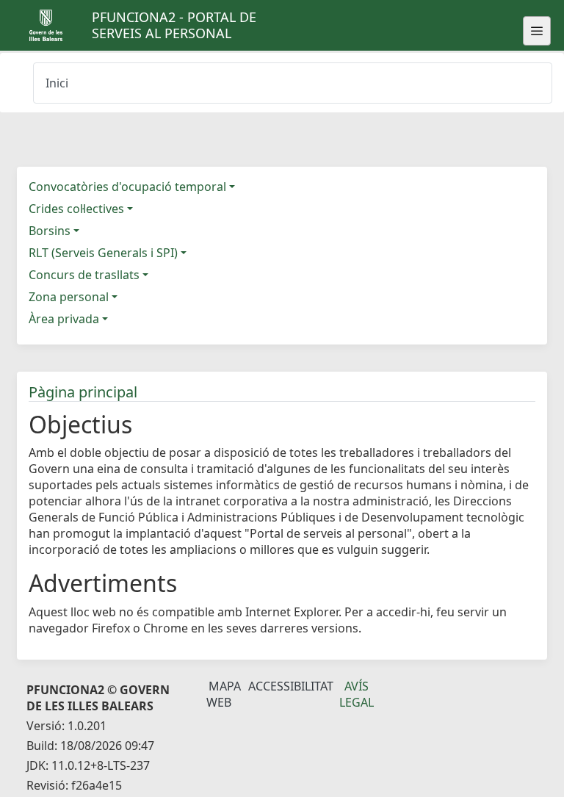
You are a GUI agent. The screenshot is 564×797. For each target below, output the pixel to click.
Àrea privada (64, 319)
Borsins (49, 231)
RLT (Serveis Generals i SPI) (103, 253)
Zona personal (69, 297)
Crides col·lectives (76, 209)
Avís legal (356, 694)
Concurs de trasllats (84, 275)
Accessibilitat (290, 686)
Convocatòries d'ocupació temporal (127, 186)
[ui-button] (537, 31)
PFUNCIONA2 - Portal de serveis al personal (174, 25)
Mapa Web (223, 694)
